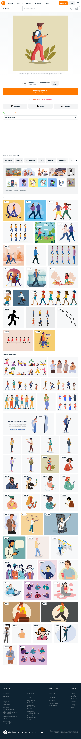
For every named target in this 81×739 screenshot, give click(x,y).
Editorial (38, 3)
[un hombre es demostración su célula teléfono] (21, 633)
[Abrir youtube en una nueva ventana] (42, 732)
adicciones (8, 160)
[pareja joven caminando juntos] (35, 210)
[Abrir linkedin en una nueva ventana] (29, 732)
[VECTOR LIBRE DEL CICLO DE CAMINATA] (40, 317)
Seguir (55, 84)
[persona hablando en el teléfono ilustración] (21, 612)
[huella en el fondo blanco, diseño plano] (67, 317)
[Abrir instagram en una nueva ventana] (26, 732)
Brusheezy (6, 693)
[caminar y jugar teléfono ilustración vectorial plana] (50, 464)
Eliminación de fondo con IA (8, 717)
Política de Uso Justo (69, 734)
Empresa (6, 702)
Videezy (5, 699)
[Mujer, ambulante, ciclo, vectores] (18, 232)
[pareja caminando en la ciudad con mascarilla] (13, 277)
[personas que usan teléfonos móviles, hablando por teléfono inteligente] (37, 590)
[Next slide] (73, 160)
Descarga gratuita (40, 92)
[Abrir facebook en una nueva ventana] (23, 732)
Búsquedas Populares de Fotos (30, 713)
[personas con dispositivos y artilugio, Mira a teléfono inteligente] (67, 402)
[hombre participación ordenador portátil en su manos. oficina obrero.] (10, 655)
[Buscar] (71, 9)
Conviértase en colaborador (53, 704)
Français (72, 705)
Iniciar (71, 3)
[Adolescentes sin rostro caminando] (54, 298)
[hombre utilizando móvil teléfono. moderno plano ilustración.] (11, 524)
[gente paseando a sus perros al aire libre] (13, 255)
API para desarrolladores (8, 708)
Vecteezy (6, 696)
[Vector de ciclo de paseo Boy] (18, 340)
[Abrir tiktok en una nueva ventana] (36, 732)
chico (42, 160)
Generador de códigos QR (7, 722)
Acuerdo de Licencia (30, 694)
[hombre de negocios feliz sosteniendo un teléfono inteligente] (6, 633)
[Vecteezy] (3, 3)
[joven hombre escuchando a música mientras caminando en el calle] (36, 277)
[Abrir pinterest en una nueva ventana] (32, 732)
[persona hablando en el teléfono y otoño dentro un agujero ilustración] (59, 612)
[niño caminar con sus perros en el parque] (45, 232)
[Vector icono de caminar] (13, 317)
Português (73, 699)
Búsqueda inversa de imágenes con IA (9, 713)
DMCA (28, 698)
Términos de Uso (57, 732)
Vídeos (28, 3)
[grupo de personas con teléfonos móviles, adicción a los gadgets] (33, 655)
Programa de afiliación (30, 701)
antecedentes (30, 160)
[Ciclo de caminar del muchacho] (63, 255)
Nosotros (51, 701)
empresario (62, 160)
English (72, 693)
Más (47, 3)
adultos (19, 160)
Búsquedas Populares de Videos (30, 719)
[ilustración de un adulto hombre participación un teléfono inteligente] (69, 502)
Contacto (51, 698)
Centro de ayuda (51, 694)
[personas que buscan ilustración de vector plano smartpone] (63, 367)
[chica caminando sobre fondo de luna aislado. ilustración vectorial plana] (13, 210)
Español (72, 696)
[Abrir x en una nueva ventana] (39, 732)
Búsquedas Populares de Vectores (30, 706)
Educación (6, 705)
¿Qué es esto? (18, 113)
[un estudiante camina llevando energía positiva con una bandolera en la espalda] (44, 340)
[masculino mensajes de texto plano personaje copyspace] (14, 547)
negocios (51, 160)
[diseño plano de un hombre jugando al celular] (68, 570)
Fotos (19, 3)
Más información (10, 117)
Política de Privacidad (70, 732)
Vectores (10, 3)
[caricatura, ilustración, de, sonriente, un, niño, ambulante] (7, 298)
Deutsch (72, 702)
